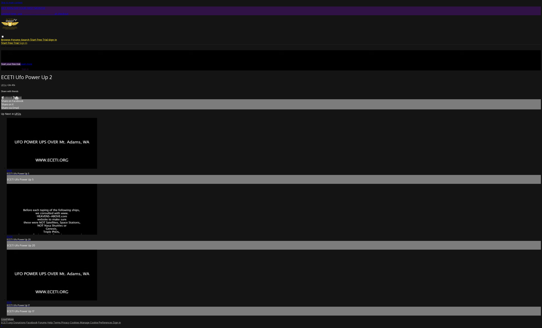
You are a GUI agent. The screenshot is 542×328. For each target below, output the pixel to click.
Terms (57, 322)
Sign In (23, 42)
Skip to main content (11, 2)
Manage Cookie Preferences (96, 322)
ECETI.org (7, 322)
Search (25, 39)
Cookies (75, 322)
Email (18, 97)
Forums (16, 39)
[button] (3, 37)
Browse (6, 39)
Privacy (65, 322)
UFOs (4, 85)
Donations (19, 322)
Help (50, 322)
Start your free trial (11, 64)
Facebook (7, 97)
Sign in (52, 39)
